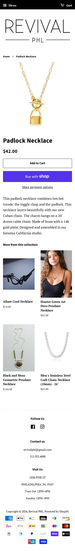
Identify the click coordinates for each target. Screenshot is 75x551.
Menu (12, 5)
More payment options (37, 187)
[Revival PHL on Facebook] (33, 427)
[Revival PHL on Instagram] (42, 427)
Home (6, 56)
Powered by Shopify (57, 511)
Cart (69, 6)
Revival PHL (36, 511)
